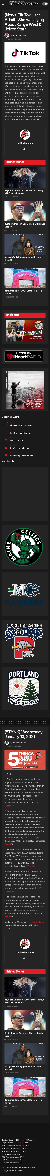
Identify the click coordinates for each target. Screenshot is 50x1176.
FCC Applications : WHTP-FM (13, 1160)
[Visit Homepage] (23, 3)
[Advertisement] (25, 494)
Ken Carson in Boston (20, 433)
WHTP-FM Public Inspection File (14, 1146)
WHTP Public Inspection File (13, 1148)
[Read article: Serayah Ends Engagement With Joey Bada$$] (25, 244)
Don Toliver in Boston (19, 448)
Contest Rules (7, 1140)
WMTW (31, 866)
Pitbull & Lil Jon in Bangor (21, 425)
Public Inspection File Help (12, 1154)
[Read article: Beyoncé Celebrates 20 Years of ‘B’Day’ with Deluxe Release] (25, 177)
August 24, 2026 (12, 297)
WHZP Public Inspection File (13, 1151)
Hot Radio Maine (19, 35)
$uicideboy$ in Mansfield (21, 455)
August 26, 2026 (12, 230)
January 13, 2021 (14, 39)
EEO (17, 1140)
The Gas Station (35, 922)
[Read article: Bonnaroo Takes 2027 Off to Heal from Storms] (25, 278)
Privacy (18, 1143)
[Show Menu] (3, 4)
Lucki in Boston (17, 440)
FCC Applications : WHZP (12, 1163)
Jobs (26, 1143)
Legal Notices (7, 1143)
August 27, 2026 (12, 197)
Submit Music (27, 1140)
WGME (8, 844)
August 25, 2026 (12, 263)
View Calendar (8, 461)
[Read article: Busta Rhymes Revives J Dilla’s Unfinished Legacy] (25, 211)
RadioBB (18, 1170)
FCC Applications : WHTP (12, 1157)
